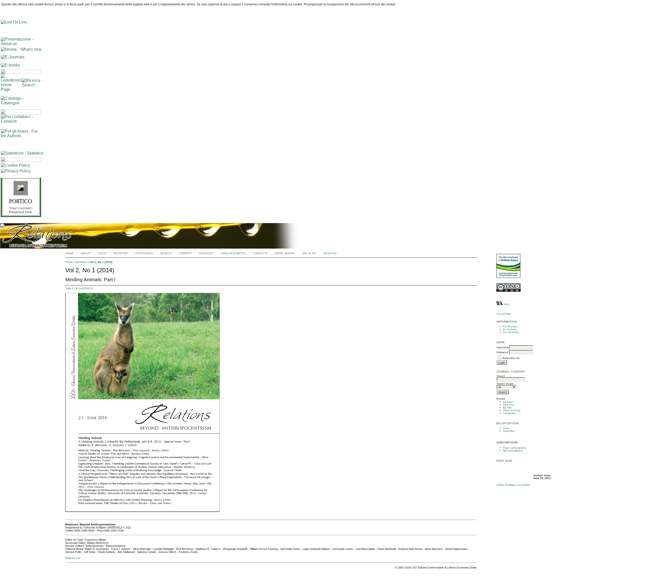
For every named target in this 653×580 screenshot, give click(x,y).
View (506, 428)
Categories (509, 413)
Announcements (233, 253)
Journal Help (503, 313)
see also (309, 253)
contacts (260, 253)
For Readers (510, 326)
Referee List (72, 558)
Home (69, 253)
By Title (507, 407)
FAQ (506, 304)
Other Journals (511, 410)
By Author (508, 404)
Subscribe (509, 431)
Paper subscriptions (514, 447)
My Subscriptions (513, 450)
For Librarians (511, 332)
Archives (206, 253)
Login (101, 253)
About (85, 253)
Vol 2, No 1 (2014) (101, 262)
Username (503, 347)
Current (185, 253)
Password (502, 352)
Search (166, 253)
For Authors (510, 329)
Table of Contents (79, 288)
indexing (330, 253)
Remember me (511, 358)
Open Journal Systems (513, 485)
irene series (285, 253)
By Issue (508, 402)
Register (120, 253)
